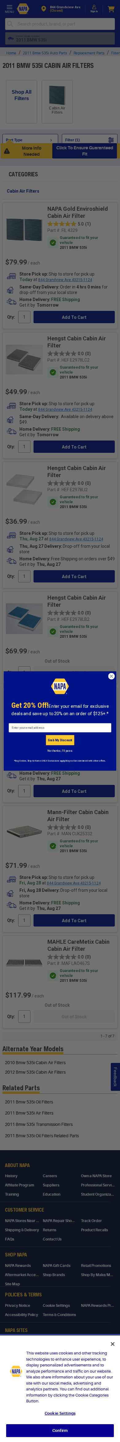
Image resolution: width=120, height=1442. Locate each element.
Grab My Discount (60, 740)
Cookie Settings (60, 1413)
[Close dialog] (111, 676)
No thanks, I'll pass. (60, 751)
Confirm (60, 1430)
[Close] (112, 1344)
